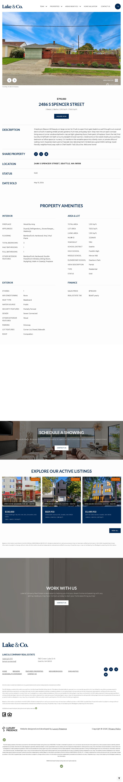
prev (9, 80)
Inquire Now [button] (61, 116)
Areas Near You (71, 6)
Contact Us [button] (61, 448)
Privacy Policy (115, 729)
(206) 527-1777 (7, 659)
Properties (54, 6)
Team (42, 6)
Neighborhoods (55, 671)
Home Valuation (90, 6)
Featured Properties (34, 671)
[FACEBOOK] (106, 669)
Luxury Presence (59, 729)
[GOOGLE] (106, 674)
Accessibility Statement (12, 674)
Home (4, 671)
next (14, 80)
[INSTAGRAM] (111, 669)
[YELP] (116, 669)
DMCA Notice (73, 671)
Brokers (16, 671)
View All (115, 530)
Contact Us (105, 6)
